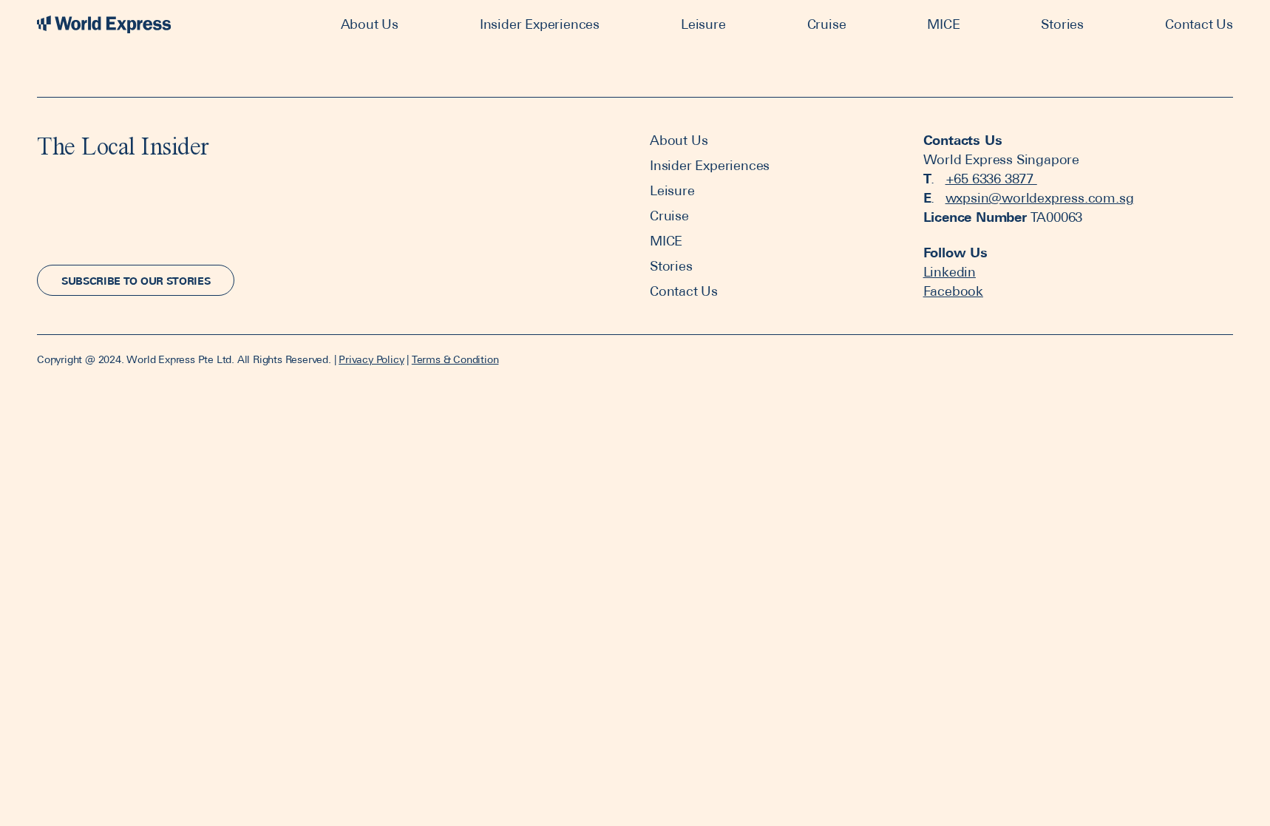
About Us (369, 24)
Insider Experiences (540, 24)
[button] (135, 280)
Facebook (953, 291)
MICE (943, 24)
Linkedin (949, 272)
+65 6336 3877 (991, 178)
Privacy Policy (371, 359)
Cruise (826, 24)
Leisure (703, 24)
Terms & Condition (455, 359)
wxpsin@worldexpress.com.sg (1039, 198)
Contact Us (1199, 24)
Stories (1062, 24)
